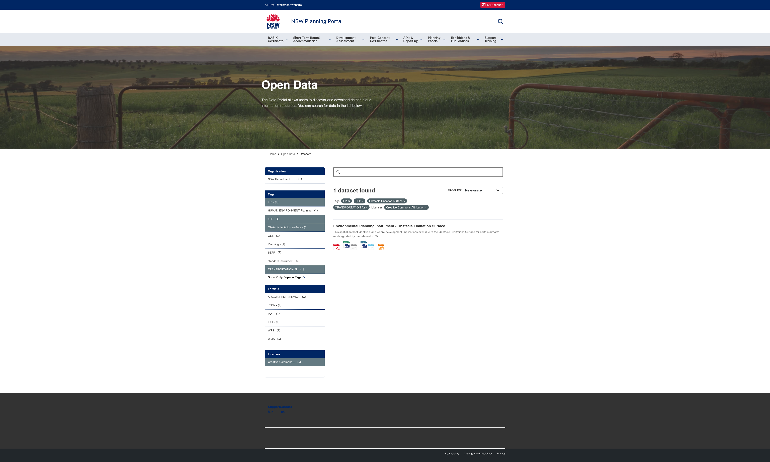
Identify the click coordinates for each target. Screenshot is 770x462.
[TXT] (372, 243)
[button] (277, 39)
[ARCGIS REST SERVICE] (355, 243)
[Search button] (338, 172)
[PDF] (337, 243)
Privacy (501, 453)
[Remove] (349, 201)
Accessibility (452, 453)
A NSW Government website (283, 4)
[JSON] (382, 243)
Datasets (305, 154)
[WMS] (346, 243)
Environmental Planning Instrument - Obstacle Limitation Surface (389, 225)
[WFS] (364, 243)
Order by (454, 190)
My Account (495, 4)
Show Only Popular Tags (285, 277)
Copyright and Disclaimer (478, 453)
